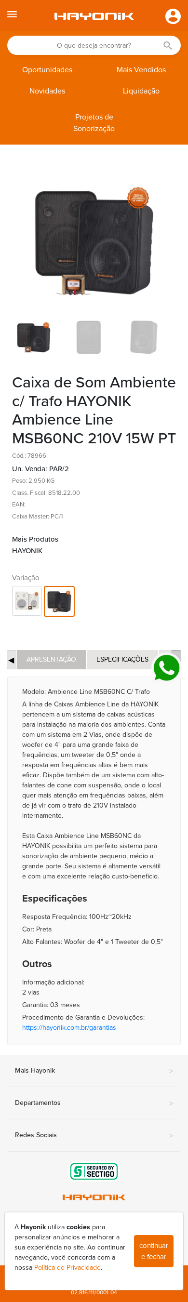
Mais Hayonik (94, 1071)
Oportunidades (47, 70)
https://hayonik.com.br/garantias (69, 1027)
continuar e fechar (153, 1251)
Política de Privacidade (67, 1267)
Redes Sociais (94, 1136)
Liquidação (141, 91)
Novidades (47, 91)
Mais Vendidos (141, 70)
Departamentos (94, 1103)
